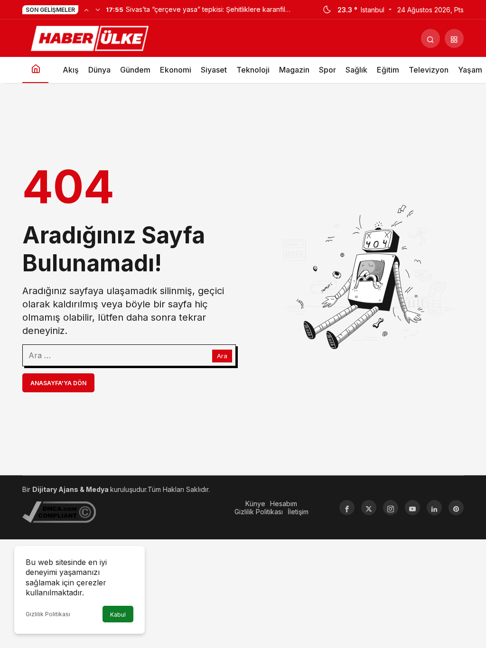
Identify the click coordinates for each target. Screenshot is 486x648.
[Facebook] (347, 507)
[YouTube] (412, 507)
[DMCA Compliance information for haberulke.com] (59, 511)
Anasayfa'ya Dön (58, 383)
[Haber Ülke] (91, 37)
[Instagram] (390, 507)
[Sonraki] (97, 9)
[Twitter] (368, 507)
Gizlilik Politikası (48, 614)
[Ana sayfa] (35, 70)
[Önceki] (86, 9)
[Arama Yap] (430, 38)
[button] (454, 38)
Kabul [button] (118, 614)
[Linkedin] (434, 507)
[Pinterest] (456, 507)
